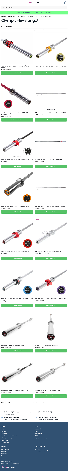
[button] (65, 3)
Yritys (2, 429)
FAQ (36, 436)
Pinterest (3, 456)
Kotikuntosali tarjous (41, 438)
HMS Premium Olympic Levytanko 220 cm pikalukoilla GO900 (17, 299)
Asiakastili (38, 429)
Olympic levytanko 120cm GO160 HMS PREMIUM (15, 206)
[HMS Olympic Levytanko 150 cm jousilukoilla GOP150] (51, 188)
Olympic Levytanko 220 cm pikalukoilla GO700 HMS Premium (16, 252)
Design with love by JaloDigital (10, 463)
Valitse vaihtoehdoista (17, 119)
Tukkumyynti (4, 440)
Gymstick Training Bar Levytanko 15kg (46, 345)
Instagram (4, 453)
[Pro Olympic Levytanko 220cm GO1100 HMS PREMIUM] (51, 48)
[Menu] (3, 3)
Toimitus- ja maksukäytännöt (9, 436)
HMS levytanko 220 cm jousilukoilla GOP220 (48, 252)
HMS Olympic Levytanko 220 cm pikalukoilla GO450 (50, 298)
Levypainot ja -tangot (33, 16)
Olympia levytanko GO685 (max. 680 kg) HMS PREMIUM (15, 66)
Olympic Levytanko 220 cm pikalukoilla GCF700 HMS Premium (17, 160)
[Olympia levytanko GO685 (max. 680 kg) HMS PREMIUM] (17, 48)
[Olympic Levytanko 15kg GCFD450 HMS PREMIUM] (51, 142)
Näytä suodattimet (8, 26)
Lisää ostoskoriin (17, 72)
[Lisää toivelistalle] (30, 77)
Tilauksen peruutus (6, 438)
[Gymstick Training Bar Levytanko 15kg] (51, 327)
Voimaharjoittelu (21, 16)
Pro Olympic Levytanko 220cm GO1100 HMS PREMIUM (50, 66)
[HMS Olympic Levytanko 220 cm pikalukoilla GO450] (51, 280)
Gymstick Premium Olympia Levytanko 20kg (14, 390)
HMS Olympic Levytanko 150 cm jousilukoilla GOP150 (50, 206)
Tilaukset (3, 431)
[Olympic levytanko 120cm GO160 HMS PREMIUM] (17, 188)
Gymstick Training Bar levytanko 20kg (12, 345)
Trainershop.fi (5, 442)
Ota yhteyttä (38, 433)
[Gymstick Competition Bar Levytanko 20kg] (51, 373)
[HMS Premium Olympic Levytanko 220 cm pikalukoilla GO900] (17, 280)
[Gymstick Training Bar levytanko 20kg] (17, 327)
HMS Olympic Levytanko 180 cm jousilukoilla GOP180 (50, 113)
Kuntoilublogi (5, 449)
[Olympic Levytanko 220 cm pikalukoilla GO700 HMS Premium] (17, 234)
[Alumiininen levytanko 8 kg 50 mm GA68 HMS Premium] (17, 95)
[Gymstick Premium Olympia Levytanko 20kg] (17, 373)
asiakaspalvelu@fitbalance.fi (43, 451)
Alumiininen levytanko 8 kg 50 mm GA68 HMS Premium (14, 113)
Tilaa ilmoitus (50, 119)
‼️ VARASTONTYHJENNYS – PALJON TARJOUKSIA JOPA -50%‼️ (34, 12)
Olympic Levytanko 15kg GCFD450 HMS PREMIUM (49, 159)
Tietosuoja (4, 433)
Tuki (36, 431)
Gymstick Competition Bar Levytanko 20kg (48, 390)
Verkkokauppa (11, 16)
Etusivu (4, 16)
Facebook (4, 451)
